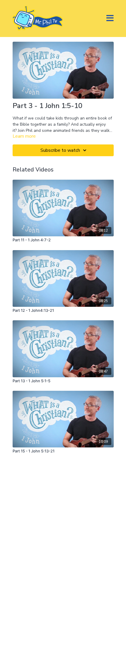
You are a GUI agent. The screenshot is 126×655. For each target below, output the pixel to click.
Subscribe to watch (60, 150)
